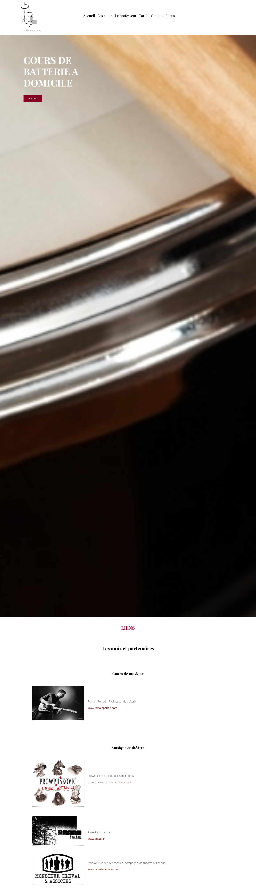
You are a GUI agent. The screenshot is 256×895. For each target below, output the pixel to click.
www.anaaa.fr (96, 838)
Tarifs (143, 15)
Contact (157, 15)
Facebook (125, 782)
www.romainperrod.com (102, 708)
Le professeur (125, 15)
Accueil (89, 15)
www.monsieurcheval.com (104, 869)
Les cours (105, 15)
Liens (170, 15)
